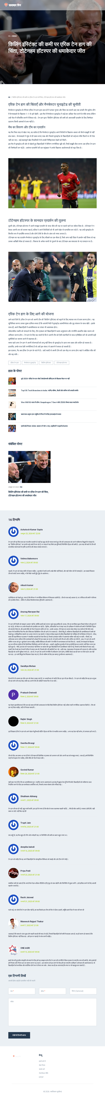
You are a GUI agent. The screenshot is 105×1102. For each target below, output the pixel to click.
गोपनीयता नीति (43, 1073)
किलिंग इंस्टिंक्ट (46, 362)
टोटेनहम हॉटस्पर (61, 362)
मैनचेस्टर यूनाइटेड (30, 362)
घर (9, 36)
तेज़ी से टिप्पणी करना (19, 1035)
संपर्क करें (42, 1069)
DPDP (41, 1077)
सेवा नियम (42, 1065)
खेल (21, 487)
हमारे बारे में (42, 1061)
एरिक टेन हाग (14, 362)
